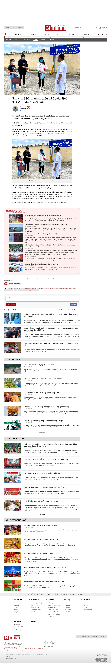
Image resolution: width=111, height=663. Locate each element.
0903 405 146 (8, 656)
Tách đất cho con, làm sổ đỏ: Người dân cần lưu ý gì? (43, 501)
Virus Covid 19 (27, 288)
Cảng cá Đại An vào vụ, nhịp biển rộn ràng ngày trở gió (44, 421)
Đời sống (72, 34)
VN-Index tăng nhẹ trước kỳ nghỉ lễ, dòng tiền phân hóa (44, 581)
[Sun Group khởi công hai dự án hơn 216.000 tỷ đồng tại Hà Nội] (12, 571)
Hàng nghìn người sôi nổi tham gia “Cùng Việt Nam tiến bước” (45, 255)
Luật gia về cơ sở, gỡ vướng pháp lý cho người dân (42, 264)
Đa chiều (86, 34)
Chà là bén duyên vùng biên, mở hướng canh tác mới (43, 379)
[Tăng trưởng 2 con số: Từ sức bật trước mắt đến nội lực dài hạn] (16, 228)
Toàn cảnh (18, 34)
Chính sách (27, 39)
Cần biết (85, 607)
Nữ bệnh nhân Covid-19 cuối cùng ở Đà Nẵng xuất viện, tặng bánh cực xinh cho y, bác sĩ (51, 315)
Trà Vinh (16, 288)
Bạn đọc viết (17, 629)
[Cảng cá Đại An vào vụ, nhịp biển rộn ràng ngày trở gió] (12, 425)
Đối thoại (43, 39)
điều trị (20, 288)
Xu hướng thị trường (53, 612)
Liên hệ (7, 27)
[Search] (96, 27)
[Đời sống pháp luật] (90, 660)
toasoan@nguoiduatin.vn (11, 658)
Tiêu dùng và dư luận (54, 614)
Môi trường (68, 609)
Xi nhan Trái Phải (18, 627)
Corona (6, 290)
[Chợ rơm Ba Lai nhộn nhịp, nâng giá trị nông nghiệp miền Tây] (12, 411)
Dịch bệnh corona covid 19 (43, 288)
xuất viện (52, 288)
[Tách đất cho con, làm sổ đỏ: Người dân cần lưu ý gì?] (12, 505)
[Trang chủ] (55, 28)
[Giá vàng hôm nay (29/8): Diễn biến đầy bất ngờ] (12, 543)
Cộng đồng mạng (87, 609)
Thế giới (52, 39)
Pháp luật (33, 34)
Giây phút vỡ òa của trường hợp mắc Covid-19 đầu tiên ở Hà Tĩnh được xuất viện (51, 344)
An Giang (11, 288)
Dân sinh (67, 603)
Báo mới (103, 636)
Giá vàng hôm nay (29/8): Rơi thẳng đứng (39, 553)
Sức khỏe (85, 605)
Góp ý (13, 27)
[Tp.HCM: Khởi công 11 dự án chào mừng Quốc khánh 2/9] (12, 491)
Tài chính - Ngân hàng (54, 605)
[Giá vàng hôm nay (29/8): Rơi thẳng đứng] (12, 557)
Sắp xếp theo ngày (76, 309)
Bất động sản (51, 603)
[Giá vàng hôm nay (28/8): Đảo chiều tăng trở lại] (12, 530)
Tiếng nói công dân (36, 609)
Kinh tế (46, 34)
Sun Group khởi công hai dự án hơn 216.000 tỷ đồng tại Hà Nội (46, 567)
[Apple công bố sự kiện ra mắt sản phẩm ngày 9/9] (16, 237)
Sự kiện (35, 39)
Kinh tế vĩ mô (51, 607)
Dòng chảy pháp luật (36, 603)
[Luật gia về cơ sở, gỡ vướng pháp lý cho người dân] (16, 267)
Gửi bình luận (11, 304)
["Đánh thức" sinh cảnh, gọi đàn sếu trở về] (12, 369)
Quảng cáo (20, 27)
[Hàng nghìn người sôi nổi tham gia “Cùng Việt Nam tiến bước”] (16, 258)
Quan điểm (17, 624)
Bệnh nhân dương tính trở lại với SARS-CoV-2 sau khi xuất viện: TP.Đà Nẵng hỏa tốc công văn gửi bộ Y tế (51, 329)
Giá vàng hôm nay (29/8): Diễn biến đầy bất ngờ (41, 539)
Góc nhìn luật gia (35, 605)
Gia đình (85, 603)
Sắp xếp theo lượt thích (64, 309)
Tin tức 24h (94, 636)
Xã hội (59, 34)
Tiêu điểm (17, 39)
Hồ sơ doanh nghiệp (53, 609)
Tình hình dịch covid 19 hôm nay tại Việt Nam (65, 288)
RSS (79, 636)
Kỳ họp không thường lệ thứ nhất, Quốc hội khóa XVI (42, 37)
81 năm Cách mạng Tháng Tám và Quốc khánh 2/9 (68, 37)
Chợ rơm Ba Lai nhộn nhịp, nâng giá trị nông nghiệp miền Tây (46, 407)
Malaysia (34, 288)
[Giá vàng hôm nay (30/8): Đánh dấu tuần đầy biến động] (16, 218)
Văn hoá (67, 607)
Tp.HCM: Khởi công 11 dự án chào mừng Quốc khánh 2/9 (44, 487)
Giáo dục (67, 605)
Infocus (100, 34)
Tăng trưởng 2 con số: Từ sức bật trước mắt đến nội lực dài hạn (46, 224)
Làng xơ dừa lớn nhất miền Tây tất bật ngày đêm (41, 393)
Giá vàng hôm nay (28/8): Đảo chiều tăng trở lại (41, 525)
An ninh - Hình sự (36, 612)
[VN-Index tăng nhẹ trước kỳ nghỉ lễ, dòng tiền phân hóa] (12, 585)
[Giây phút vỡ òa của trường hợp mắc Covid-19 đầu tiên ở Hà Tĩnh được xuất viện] (12, 347)
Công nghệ (51, 616)
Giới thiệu (85, 636)
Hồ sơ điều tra (35, 607)
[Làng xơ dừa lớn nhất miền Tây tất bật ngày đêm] (12, 397)
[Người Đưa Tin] (34, 637)
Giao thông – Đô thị (70, 612)
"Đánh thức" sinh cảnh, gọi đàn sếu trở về (39, 365)
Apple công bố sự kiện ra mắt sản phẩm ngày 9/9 (41, 234)
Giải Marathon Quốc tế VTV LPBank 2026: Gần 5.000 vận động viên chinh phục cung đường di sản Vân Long (50, 246)
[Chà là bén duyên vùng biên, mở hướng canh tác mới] (12, 383)
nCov (15, 290)
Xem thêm (42, 432)
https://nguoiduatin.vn (9, 642)
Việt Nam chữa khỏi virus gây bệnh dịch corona (28, 290)
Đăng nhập (73, 304)
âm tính (11, 290)
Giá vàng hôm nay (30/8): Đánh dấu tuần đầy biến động (43, 215)
